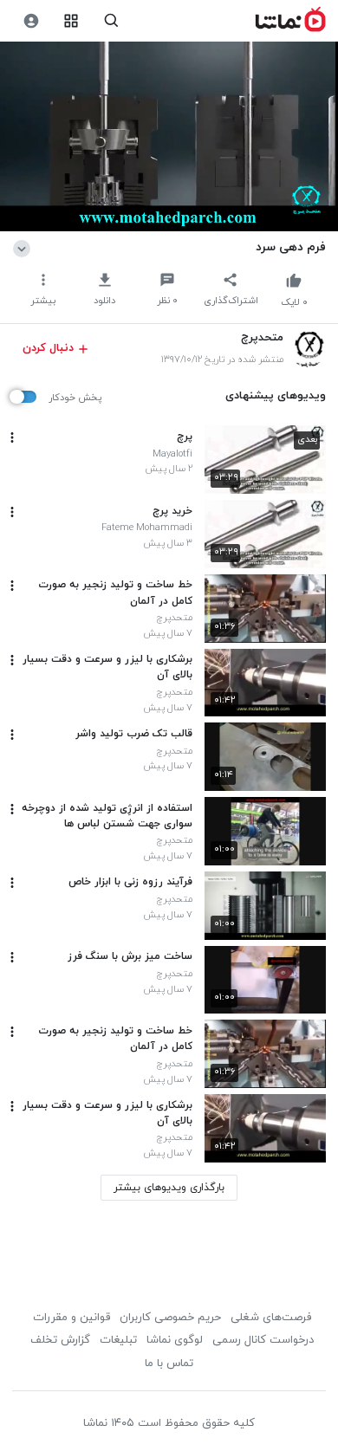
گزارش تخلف (60, 1340)
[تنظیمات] (30, 21)
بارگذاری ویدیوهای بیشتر (169, 1187)
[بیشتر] (12, 437)
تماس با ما (169, 1363)
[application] (169, 136)
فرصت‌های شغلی (271, 1317)
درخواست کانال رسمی (263, 1340)
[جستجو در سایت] (111, 21)
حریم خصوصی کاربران (170, 1317)
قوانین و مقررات (71, 1317)
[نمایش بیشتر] (24, 247)
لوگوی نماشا (174, 1340)
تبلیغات (118, 1340)
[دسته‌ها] (71, 21)
